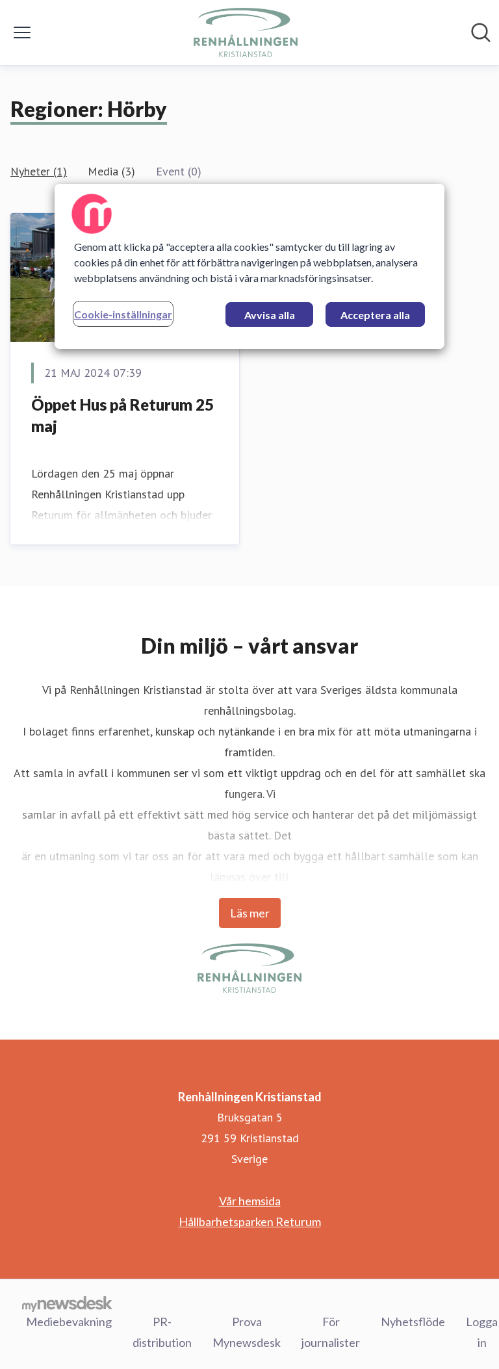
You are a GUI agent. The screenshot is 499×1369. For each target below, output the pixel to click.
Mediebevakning (69, 1321)
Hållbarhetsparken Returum (250, 1221)
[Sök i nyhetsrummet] (480, 32)
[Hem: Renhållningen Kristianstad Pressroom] (246, 32)
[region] (249, 266)
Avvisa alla (269, 315)
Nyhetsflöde (413, 1321)
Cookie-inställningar (123, 314)
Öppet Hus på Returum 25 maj (122, 415)
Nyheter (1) (38, 171)
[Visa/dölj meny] (22, 32)
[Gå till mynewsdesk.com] (67, 1303)
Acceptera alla (375, 315)
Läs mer (250, 913)
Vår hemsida (250, 1201)
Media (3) (111, 171)
